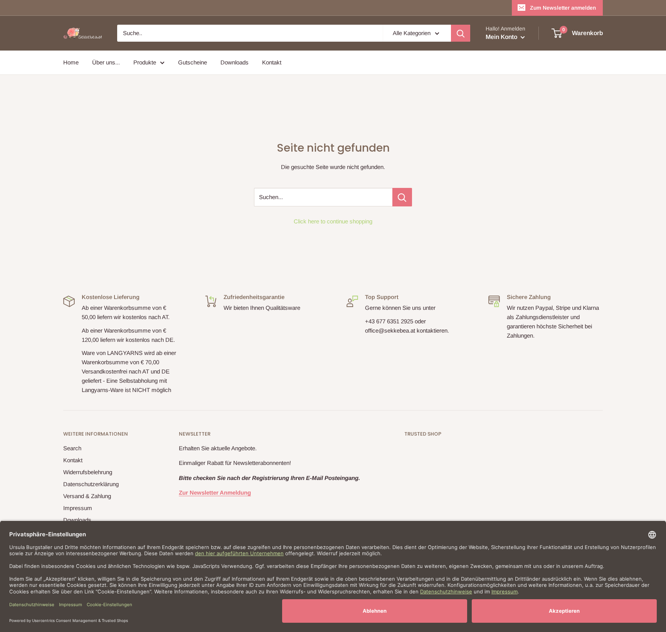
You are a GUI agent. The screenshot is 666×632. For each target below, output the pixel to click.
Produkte (144, 62)
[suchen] (460, 33)
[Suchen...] (402, 197)
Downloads (234, 62)
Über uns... (106, 62)
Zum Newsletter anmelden (563, 8)
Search (72, 448)
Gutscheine (192, 62)
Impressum (77, 508)
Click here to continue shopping (333, 221)
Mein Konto (502, 37)
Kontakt (271, 62)
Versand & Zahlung (87, 496)
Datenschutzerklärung (91, 484)
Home (71, 62)
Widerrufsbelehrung (87, 472)
